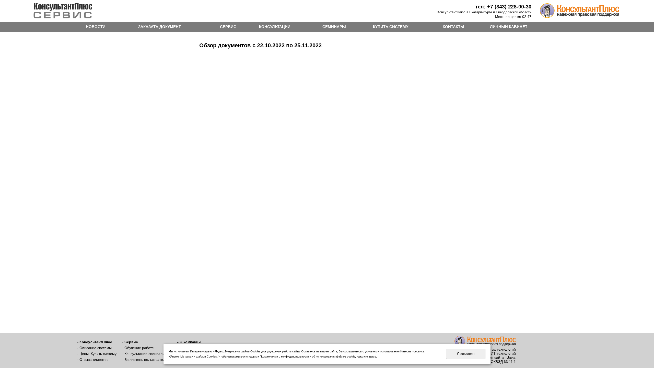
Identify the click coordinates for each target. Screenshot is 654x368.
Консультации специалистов (148, 354)
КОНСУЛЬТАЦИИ (274, 27)
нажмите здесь (366, 356)
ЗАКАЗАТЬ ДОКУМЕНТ (159, 27)
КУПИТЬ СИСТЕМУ (390, 27)
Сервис (131, 342)
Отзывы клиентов (93, 360)
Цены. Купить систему (97, 354)
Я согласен (465, 354)
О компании (190, 342)
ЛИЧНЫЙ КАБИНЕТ (508, 27)
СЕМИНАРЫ (334, 27)
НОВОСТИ (96, 27)
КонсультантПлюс (95, 342)
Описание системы (95, 348)
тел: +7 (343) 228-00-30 (503, 6)
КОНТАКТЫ (453, 27)
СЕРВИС (228, 27)
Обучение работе (139, 348)
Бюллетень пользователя (145, 360)
